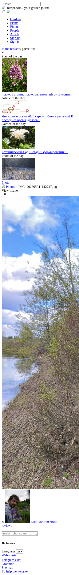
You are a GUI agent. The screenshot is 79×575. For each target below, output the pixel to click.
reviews (7, 525)
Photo (14, 26)
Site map (7, 567)
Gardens (15, 19)
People (14, 30)
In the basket (10, 49)
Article (14, 34)
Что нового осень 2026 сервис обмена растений (36, 116)
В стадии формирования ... (48, 152)
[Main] (4, 186)
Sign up (15, 38)
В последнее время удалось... (37, 118)
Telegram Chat (11, 560)
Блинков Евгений (44, 522)
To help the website (15, 571)
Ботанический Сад (15, 152)
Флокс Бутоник (13, 94)
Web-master (9, 555)
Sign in (15, 41)
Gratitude (8, 564)
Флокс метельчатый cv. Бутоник (48, 94)
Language (8, 551)
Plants (14, 23)
